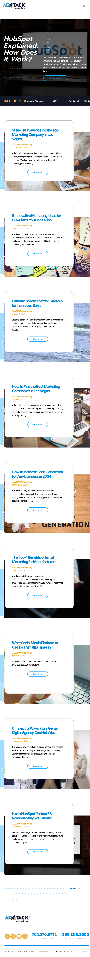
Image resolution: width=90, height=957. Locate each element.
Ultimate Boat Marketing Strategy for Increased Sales (37, 303)
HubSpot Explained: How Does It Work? (21, 49)
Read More (37, 172)
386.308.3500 (75, 934)
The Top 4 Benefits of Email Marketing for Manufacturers (34, 559)
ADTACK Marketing (23, 144)
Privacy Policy (66, 951)
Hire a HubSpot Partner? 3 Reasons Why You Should (32, 815)
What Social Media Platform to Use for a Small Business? (35, 644)
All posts (74, 888)
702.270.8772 (44, 934)
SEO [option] (55, 101)
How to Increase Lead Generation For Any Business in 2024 (37, 474)
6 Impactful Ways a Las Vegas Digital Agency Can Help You (35, 730)
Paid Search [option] (74, 101)
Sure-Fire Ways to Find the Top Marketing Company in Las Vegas (35, 134)
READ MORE (55, 78)
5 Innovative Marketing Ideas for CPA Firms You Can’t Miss (36, 217)
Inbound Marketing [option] (36, 101)
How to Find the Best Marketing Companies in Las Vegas (36, 388)
